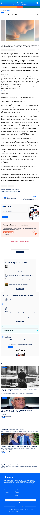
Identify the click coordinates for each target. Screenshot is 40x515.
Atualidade (6, 489)
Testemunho (4, 367)
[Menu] (6, 3)
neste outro (22, 131)
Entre (24, 247)
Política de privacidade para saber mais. (26, 344)
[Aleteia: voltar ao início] (20, 2)
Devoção (8, 10)
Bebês (7, 191)
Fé (2, 434)
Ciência (11, 191)
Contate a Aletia (11, 511)
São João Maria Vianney (24, 4)
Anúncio (16, 495)
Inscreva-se (17, 492)
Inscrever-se (5, 217)
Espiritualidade (3, 10)
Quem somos (16, 509)
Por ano (27, 489)
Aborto (3, 191)
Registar (8, 6)
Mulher (3, 417)
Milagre (15, 191)
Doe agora (19, 6)
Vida (19, 191)
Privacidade (16, 511)
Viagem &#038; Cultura (8, 494)
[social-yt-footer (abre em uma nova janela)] (17, 506)
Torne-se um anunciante (30, 509)
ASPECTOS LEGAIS (22, 509)
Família (3, 452)
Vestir (16, 494)
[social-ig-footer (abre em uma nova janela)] (22, 506)
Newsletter (17, 489)
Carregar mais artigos (20, 288)
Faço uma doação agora (8, 232)
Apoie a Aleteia (11, 509)
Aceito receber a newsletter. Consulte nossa (14, 214)
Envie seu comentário (20, 251)
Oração (31, 6)
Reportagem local (14, 17)
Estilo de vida (6, 491)
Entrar (20, 502)
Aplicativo (16, 491)
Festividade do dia (7, 330)
